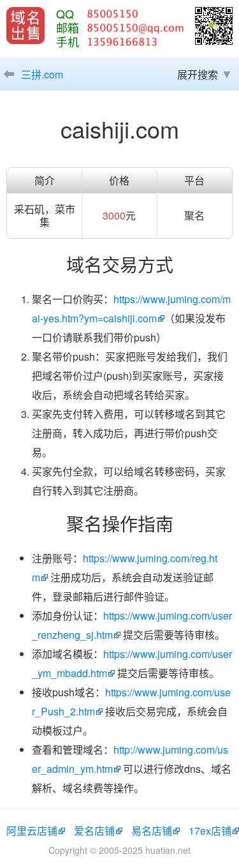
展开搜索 (197, 74)
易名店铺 (151, 830)
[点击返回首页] (25, 25)
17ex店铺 (210, 830)
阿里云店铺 (31, 830)
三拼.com (42, 74)
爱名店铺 (94, 830)
